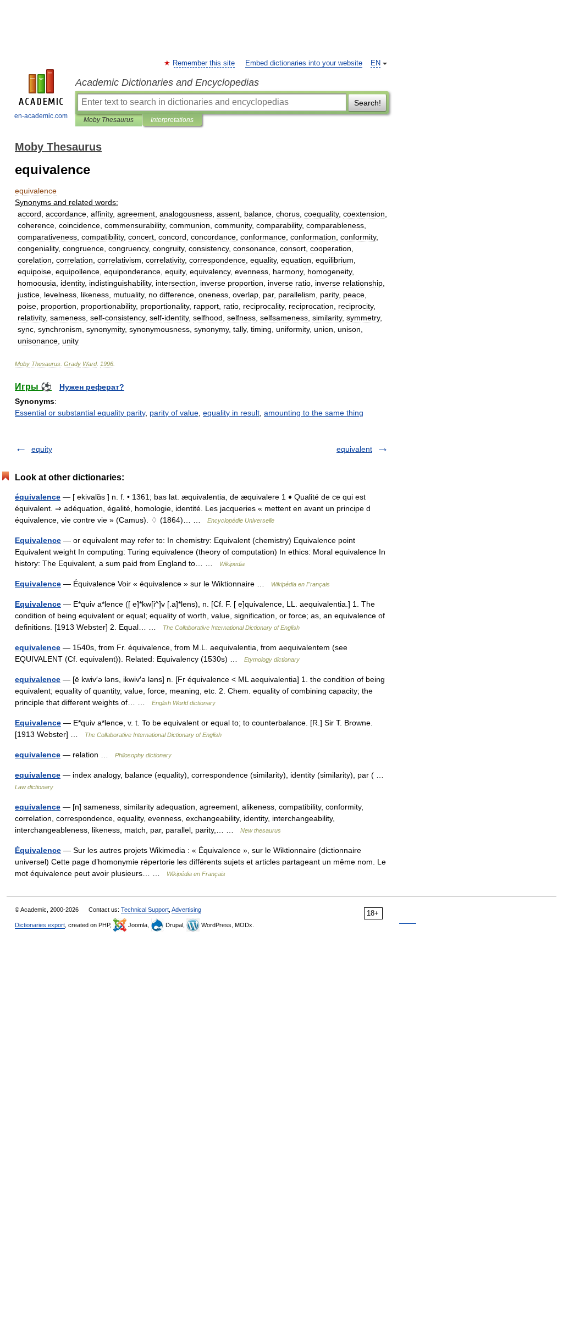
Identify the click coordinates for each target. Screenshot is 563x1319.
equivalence (37, 647)
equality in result (231, 412)
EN (375, 63)
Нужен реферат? (91, 387)
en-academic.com (41, 116)
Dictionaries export (40, 925)
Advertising (186, 909)
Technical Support (145, 909)
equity (41, 449)
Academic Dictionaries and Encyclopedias (167, 82)
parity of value (174, 412)
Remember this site (204, 63)
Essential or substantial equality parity (80, 412)
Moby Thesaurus (109, 120)
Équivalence (38, 850)
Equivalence (38, 540)
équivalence (37, 496)
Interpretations (172, 120)
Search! (367, 102)
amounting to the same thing (313, 412)
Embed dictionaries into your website (303, 63)
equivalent (354, 449)
